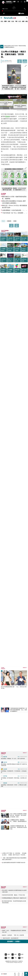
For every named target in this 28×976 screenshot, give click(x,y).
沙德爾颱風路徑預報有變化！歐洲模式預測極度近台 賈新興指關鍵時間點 (3, 249)
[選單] (1, 18)
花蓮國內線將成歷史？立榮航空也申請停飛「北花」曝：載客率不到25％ (3, 239)
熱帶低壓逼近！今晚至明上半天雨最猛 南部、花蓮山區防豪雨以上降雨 (17, 270)
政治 (2, 21)
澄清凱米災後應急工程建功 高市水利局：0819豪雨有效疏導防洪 (3, 270)
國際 (5, 21)
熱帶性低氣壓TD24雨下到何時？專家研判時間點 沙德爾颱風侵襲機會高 (24, 260)
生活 (19, 21)
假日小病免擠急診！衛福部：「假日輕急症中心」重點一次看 (10, 249)
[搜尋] (26, 18)
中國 (16, 21)
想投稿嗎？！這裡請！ (14, 941)
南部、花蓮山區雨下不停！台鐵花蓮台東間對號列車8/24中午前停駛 (17, 260)
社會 (12, 21)
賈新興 (7, 116)
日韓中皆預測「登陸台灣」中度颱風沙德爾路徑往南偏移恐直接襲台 (3, 260)
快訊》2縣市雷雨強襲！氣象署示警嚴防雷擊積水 (10, 260)
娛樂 (23, 21)
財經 (9, 21)
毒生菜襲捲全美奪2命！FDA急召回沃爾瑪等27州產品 (24, 239)
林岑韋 (6, 60)
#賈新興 (9, 221)
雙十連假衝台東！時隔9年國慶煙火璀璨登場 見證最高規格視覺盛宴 (24, 270)
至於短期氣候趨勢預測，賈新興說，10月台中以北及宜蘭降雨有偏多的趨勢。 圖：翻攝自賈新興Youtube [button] (14, 189)
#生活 (3, 221)
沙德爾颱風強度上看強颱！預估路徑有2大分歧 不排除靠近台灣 (10, 270)
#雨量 (14, 221)
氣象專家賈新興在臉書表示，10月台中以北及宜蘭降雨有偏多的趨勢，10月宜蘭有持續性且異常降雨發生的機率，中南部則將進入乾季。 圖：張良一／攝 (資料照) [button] (14, 87)
